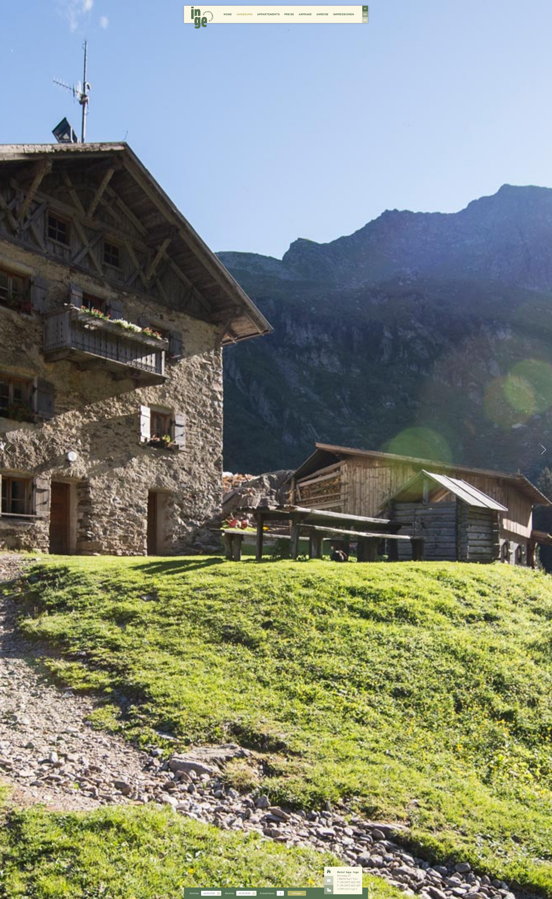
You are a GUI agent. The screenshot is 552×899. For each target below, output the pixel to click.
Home (228, 14)
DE (365, 20)
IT (365, 8)
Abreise (229, 893)
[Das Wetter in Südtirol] (328, 889)
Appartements (268, 14)
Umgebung (244, 14)
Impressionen (343, 14)
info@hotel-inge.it (347, 889)
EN (365, 14)
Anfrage (305, 14)
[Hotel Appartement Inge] (202, 18)
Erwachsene (267, 893)
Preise (289, 14)
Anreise (322, 14)
